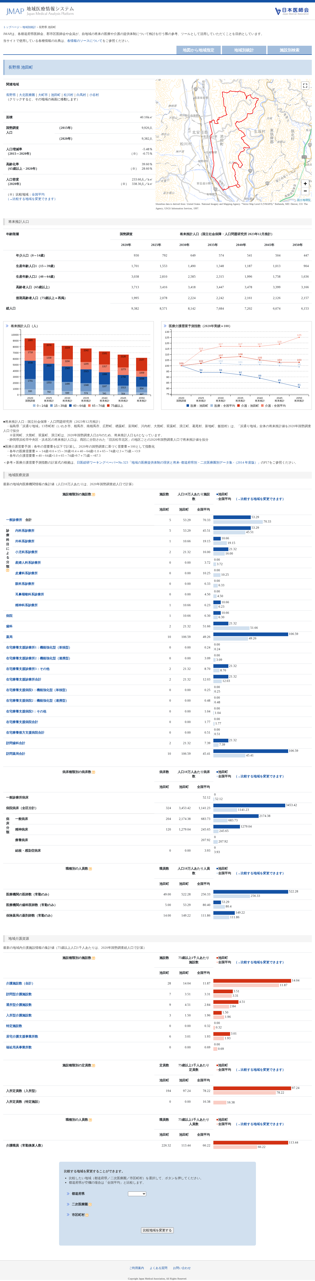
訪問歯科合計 (15, 743)
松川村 (68, 95)
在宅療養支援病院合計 (22, 722)
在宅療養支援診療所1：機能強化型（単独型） (39, 647)
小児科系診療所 (26, 552)
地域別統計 (29, 27)
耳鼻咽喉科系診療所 (29, 594)
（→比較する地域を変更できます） (259, 499)
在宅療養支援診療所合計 (23, 679)
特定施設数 (14, 1026)
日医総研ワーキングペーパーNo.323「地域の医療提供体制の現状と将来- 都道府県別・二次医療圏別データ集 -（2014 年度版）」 (169, 462)
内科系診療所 (24, 530)
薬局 (9, 637)
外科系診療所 (24, 541)
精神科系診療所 (26, 605)
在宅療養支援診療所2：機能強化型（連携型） (39, 658)
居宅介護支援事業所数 (22, 1036)
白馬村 (81, 95)
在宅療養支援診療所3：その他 (27, 669)
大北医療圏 (27, 95)
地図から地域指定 (198, 50)
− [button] (305, 191)
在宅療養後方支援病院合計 (25, 732)
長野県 (11, 95)
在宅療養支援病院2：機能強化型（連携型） (37, 700)
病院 (9, 616)
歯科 (9, 626)
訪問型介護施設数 (19, 994)
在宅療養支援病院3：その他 (26, 711)
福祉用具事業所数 (19, 1047)
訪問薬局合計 (15, 753)
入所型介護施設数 (19, 1015)
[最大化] (305, 85)
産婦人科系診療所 (28, 562)
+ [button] (305, 184)
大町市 (43, 95)
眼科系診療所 (24, 584)
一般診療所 (14, 520)
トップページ (11, 27)
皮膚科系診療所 (26, 573)
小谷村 (94, 95)
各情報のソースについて (84, 41)
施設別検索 (289, 50)
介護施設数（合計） (20, 983)
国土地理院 (304, 200)
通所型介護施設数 (19, 1005)
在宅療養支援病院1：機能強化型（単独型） (37, 690)
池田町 (56, 95)
